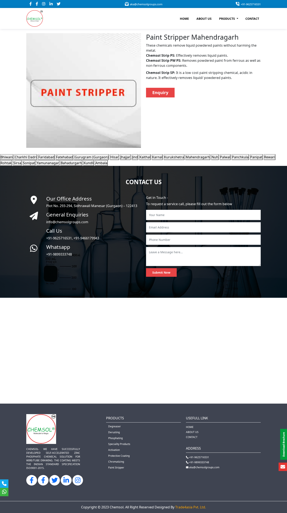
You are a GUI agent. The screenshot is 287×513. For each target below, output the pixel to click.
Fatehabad (64, 157)
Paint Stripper (116, 467)
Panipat (256, 157)
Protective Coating (119, 456)
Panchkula (240, 157)
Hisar (114, 157)
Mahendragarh (198, 157)
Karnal (157, 157)
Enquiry (160, 92)
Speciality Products (119, 444)
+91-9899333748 (59, 254)
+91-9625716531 (250, 4)
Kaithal (145, 157)
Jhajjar (125, 157)
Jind (135, 157)
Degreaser (114, 426)
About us (192, 432)
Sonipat (29, 163)
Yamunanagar (48, 163)
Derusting (114, 432)
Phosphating (115, 438)
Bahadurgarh (71, 163)
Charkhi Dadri (26, 157)
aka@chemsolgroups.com (145, 4)
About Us (204, 19)
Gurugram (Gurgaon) (92, 157)
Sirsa (17, 163)
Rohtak (6, 163)
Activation (114, 450)
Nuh (215, 157)
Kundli (89, 163)
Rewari (269, 157)
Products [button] (227, 19)
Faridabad (46, 157)
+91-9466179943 (86, 238)
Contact (252, 19)
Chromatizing (116, 461)
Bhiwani (6, 157)
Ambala (101, 163)
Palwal (225, 157)
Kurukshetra (174, 157)
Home (184, 19)
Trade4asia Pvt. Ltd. (190, 507)
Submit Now (161, 272)
